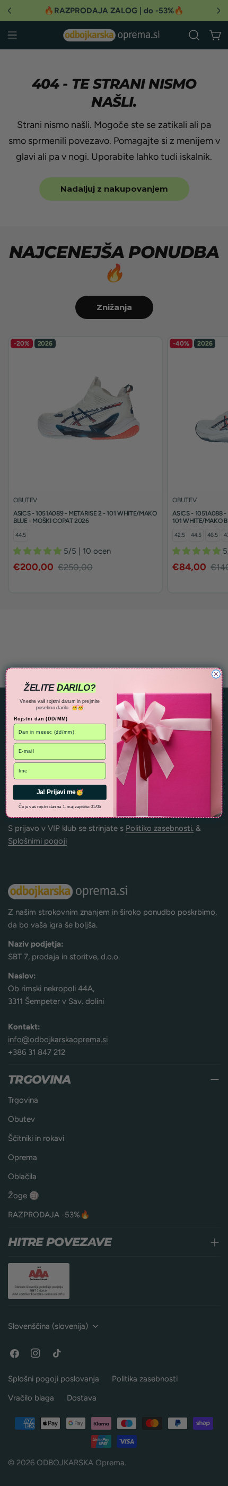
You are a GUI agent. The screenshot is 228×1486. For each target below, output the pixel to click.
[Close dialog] (216, 674)
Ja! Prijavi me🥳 (60, 792)
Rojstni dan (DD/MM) (41, 718)
